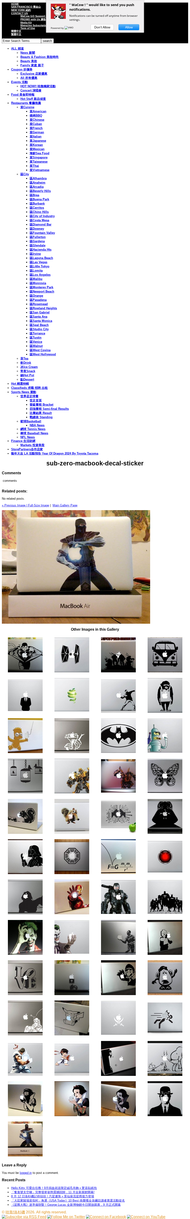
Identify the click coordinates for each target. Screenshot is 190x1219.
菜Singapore (39, 157)
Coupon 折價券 (21, 69)
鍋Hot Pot (27, 375)
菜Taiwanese (39, 161)
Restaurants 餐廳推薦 (26, 103)
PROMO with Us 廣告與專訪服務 (39, 19)
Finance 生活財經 (23, 441)
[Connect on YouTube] (146, 1217)
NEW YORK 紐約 (21, 10)
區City (24, 174)
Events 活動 (19, 82)
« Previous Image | (15, 505)
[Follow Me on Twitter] (66, 1217)
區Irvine (35, 254)
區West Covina (40, 350)
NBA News (37, 425)
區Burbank (37, 203)
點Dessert (27, 379)
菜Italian (35, 136)
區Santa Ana (38, 316)
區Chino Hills (39, 212)
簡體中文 (16, 31)
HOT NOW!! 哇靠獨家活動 (38, 86)
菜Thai (34, 166)
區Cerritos (37, 207)
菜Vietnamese (39, 170)
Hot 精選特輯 (20, 383)
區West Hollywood (43, 354)
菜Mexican (37, 149)
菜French (36, 128)
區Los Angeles (40, 274)
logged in (26, 1173)
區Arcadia (37, 187)
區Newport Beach (42, 291)
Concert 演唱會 (30, 90)
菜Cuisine (27, 107)
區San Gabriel (40, 312)
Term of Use (27, 28)
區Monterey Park (41, 287)
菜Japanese (38, 140)
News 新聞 (27, 52)
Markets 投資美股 (32, 445)
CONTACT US (19, 13)
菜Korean (36, 145)
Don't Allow (102, 27)
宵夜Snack (27, 371)
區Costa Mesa (39, 220)
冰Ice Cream (29, 367)
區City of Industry (42, 216)
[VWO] (69, 28)
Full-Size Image (38, 505)
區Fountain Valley (42, 233)
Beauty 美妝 (28, 61)
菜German (37, 132)
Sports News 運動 (23, 392)
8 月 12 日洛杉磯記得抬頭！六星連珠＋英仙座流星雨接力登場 (52, 1196)
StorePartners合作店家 (27, 449)
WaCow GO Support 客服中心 (38, 16)
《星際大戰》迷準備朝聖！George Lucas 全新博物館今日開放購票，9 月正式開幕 (66, 1204)
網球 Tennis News (32, 429)
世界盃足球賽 (29, 396)
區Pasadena (38, 300)
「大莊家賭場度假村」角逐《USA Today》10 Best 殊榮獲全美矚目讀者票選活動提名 (68, 1200)
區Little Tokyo (39, 266)
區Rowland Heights (43, 308)
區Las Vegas (38, 262)
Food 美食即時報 (23, 94)
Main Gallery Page (65, 505)
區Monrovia (38, 283)
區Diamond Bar (40, 224)
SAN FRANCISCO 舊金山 (26, 6)
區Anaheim (37, 182)
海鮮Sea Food (39, 153)
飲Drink (25, 362)
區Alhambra (38, 178)
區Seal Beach (39, 325)
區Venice (36, 341)
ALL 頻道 (17, 48)
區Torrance (37, 333)
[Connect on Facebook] (106, 1217)
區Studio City (39, 329)
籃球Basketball (30, 421)
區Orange (36, 295)
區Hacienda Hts (40, 249)
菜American (38, 111)
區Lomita (36, 270)
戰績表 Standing (41, 417)
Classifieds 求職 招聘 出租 (29, 388)
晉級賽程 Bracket (41, 404)
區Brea (34, 195)
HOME (15, 4)
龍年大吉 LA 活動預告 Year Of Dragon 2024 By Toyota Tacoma (54, 453)
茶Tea (24, 358)
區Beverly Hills (40, 191)
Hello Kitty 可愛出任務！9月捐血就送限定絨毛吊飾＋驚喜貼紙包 (54, 1188)
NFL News (27, 437)
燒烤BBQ (36, 115)
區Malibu (36, 279)
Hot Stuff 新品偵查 (33, 99)
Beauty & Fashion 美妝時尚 (39, 57)
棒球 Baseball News (34, 433)
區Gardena (37, 241)
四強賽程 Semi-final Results (49, 409)
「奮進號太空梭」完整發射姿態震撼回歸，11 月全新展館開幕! (53, 1192)
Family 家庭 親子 (32, 65)
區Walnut (36, 346)
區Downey (37, 228)
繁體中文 (16, 34)
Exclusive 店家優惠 (33, 73)
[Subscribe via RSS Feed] (24, 1217)
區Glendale (37, 245)
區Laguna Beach (41, 258)
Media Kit (26, 22)
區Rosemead (39, 304)
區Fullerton (38, 237)
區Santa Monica (41, 321)
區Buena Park (39, 199)
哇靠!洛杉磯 (15, 1212)
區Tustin (35, 337)
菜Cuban (36, 124)
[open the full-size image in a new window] (76, 622)
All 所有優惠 (28, 78)
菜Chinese (37, 119)
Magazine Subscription (34, 25)
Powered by (57, 28)
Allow (129, 27)
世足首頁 (36, 400)
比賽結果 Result (41, 413)
